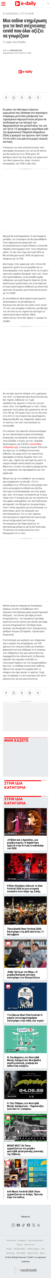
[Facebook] (6, 97)
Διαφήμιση (22, 1240)
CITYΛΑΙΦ (27, 13)
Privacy (19, 1245)
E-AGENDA (10, 13)
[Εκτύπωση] (30, 97)
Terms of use (29, 1245)
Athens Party (33, 1253)
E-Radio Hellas (20, 1249)
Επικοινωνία (11, 1240)
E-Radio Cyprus (33, 1249)
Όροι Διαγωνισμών (35, 1240)
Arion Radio (21, 1253)
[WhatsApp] (14, 97)
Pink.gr (9, 1249)
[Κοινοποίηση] (38, 97)
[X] (22, 97)
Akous (42, 1253)
